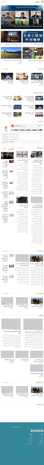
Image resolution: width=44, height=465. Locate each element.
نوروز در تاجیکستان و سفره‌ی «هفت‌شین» (5, 163)
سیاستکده (41, 440)
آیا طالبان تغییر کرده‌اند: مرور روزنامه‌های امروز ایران (5, 194)
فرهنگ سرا (41, 438)
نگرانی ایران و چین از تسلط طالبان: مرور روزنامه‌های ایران (5, 174)
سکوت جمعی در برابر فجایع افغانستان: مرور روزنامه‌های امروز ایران (5, 218)
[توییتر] (40, 431)
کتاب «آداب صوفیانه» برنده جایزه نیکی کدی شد (13, 44)
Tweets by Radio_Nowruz (16, 427)
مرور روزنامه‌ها (40, 444)
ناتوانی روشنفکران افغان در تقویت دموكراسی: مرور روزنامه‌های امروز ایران (4, 206)
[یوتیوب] (34, 431)
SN (41, 158)
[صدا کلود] (32, 431)
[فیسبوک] (42, 431)
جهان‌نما (41, 442)
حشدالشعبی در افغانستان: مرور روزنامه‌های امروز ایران (4, 184)
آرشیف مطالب (6, 69)
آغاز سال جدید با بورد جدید (38, 44)
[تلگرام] (37, 431)
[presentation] (40, 17)
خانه (42, 437)
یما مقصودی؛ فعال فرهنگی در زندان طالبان (35, 60)
